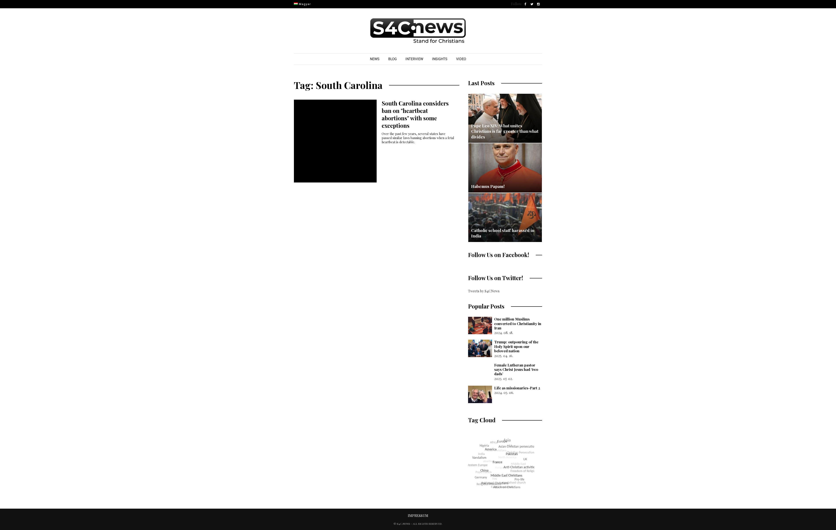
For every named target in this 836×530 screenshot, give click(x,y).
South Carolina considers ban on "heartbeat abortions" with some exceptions (415, 114)
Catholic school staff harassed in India (502, 233)
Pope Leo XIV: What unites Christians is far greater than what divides (504, 131)
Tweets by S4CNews (483, 291)
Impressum (418, 515)
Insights (439, 59)
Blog (392, 59)
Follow (516, 4)
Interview (414, 59)
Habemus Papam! (488, 186)
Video (461, 59)
